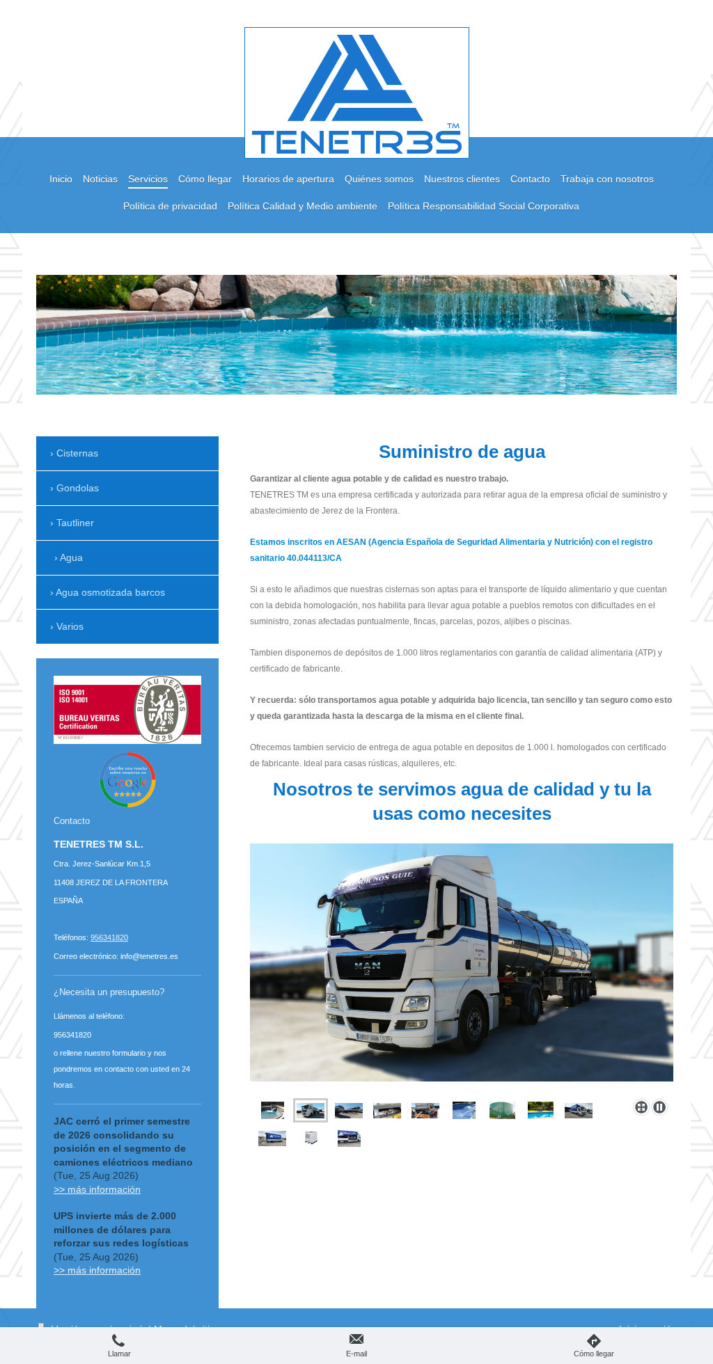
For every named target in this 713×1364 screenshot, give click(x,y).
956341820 (109, 937)
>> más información (97, 1189)
